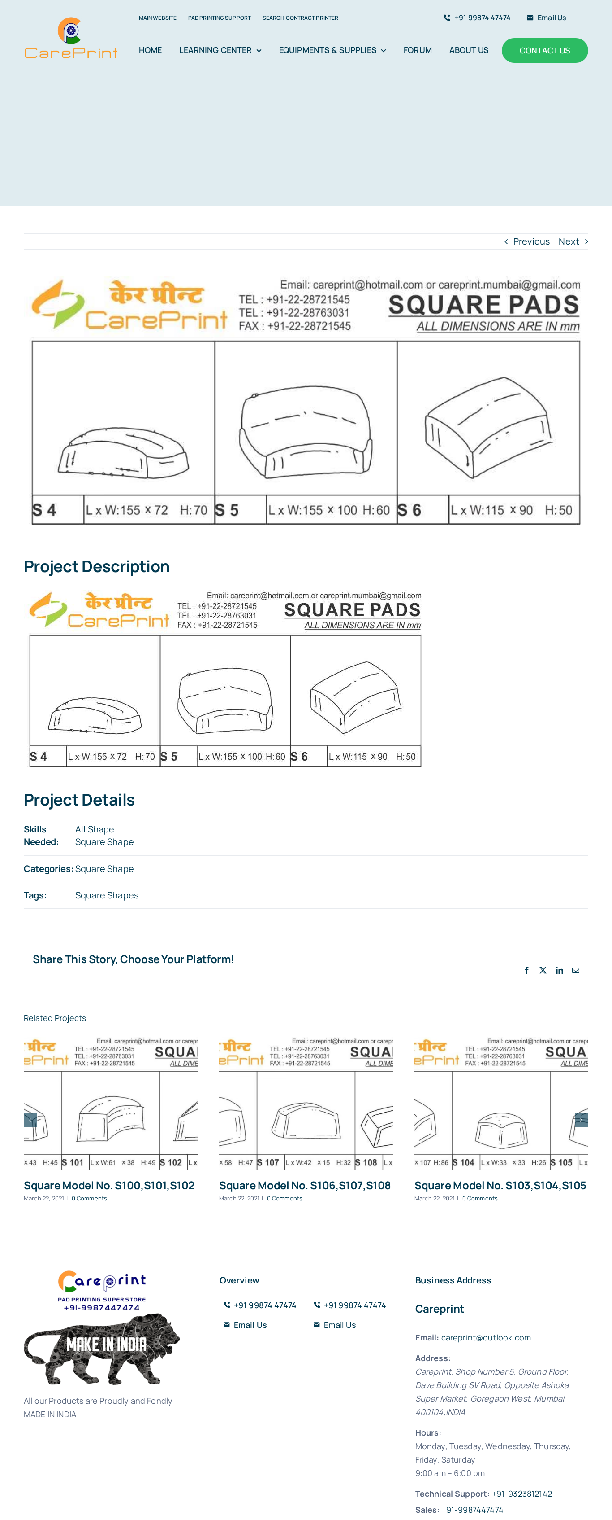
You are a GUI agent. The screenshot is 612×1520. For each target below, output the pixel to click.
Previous (531, 241)
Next (569, 241)
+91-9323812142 (522, 1493)
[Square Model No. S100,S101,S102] (111, 1103)
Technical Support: (452, 1493)
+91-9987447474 (473, 1509)
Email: (427, 1337)
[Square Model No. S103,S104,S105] (501, 1103)
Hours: (428, 1432)
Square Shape (104, 842)
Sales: (427, 1509)
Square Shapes (107, 895)
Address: (433, 1358)
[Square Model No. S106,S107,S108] (306, 1103)
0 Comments (90, 1198)
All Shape (94, 829)
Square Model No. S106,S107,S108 (305, 1185)
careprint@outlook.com (486, 1337)
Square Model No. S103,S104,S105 (500, 1185)
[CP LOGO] (71, 20)
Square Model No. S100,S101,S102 (109, 1185)
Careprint (440, 1308)
